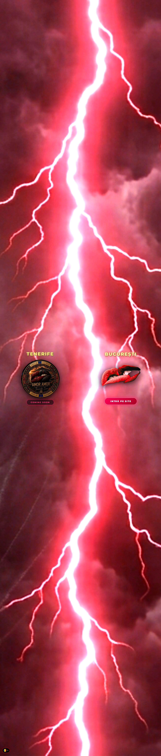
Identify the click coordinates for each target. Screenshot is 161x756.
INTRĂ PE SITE (121, 401)
